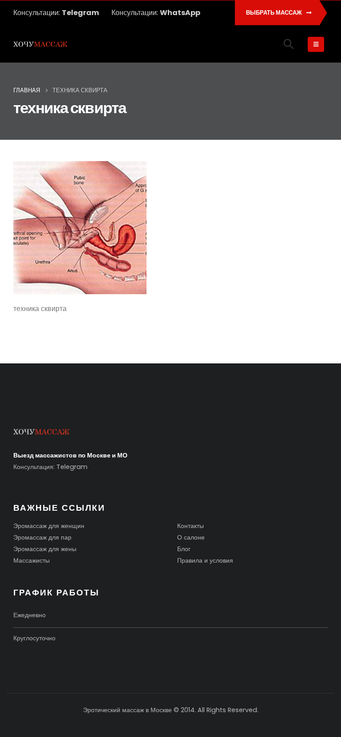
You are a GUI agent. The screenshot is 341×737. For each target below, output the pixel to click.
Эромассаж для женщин (48, 525)
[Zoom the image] (41, 433)
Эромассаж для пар (42, 537)
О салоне (191, 537)
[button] (289, 44)
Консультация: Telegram (50, 466)
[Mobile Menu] (316, 44)
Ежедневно (29, 615)
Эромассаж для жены (44, 548)
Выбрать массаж (274, 12)
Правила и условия (205, 560)
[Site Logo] (40, 45)
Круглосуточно (34, 638)
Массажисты (31, 560)
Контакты (190, 525)
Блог (183, 548)
